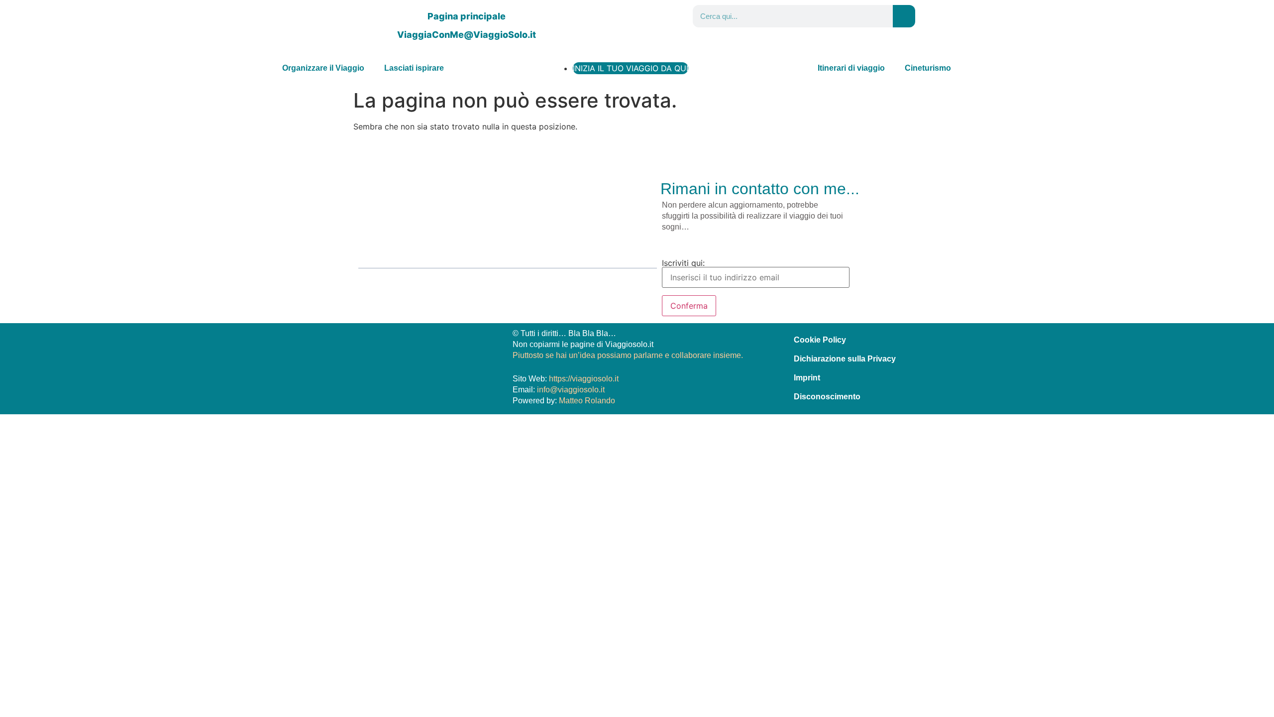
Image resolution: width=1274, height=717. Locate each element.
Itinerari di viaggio (851, 68)
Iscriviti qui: (683, 263)
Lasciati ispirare (414, 68)
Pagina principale (466, 16)
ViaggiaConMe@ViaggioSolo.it (466, 34)
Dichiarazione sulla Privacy (845, 359)
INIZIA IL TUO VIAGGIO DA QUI (630, 68)
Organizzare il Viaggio (323, 68)
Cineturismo (928, 68)
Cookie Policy (820, 340)
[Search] (904, 16)
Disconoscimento (827, 396)
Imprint (807, 377)
